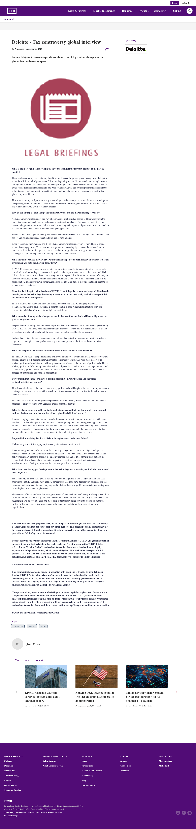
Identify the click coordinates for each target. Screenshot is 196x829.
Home (84, 761)
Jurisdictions (87, 766)
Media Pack (164, 766)
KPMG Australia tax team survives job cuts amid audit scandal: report (42, 696)
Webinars (124, 771)
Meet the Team (165, 761)
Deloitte (43, 626)
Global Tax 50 (10, 785)
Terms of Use (21, 812)
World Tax (31, 626)
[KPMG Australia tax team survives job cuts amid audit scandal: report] (46, 676)
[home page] (18, 11)
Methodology (87, 776)
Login (174, 2)
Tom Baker (133, 705)
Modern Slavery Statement (51, 812)
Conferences (125, 766)
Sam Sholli (32, 705)
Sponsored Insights (12, 790)
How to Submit (88, 785)
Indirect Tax (9, 771)
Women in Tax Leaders (92, 771)
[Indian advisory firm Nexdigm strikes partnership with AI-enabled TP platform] (147, 676)
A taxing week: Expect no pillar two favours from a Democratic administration (94, 696)
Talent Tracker (49, 761)
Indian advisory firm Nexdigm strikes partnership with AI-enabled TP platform (145, 696)
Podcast (7, 780)
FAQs (84, 780)
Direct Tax (8, 766)
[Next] (176, 692)
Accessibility (9, 812)
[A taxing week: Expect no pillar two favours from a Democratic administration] (96, 676)
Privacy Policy (34, 812)
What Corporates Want (53, 766)
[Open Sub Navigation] (87, 10)
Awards (123, 761)
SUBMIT (8, 801)
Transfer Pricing (11, 776)
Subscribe (186, 2)
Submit (177, 11)
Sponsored (8, 19)
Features (8, 761)
